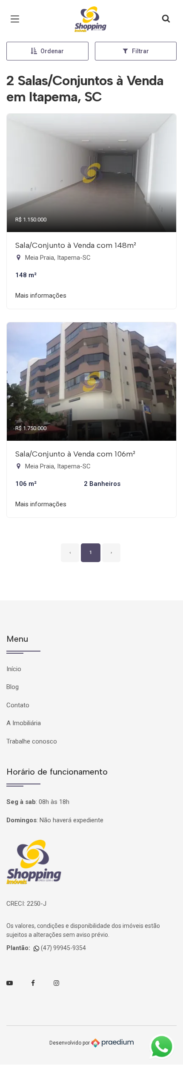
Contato (17, 705)
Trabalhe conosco (31, 741)
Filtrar (140, 51)
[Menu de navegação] (17, 19)
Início (13, 669)
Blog (12, 687)
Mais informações (40, 295)
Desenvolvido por (70, 1042)
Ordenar (52, 51)
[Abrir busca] (165, 19)
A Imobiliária (23, 723)
